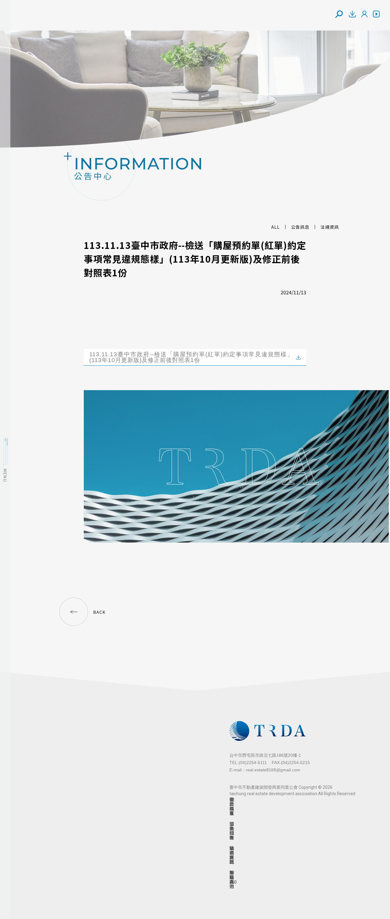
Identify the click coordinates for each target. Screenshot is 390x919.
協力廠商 (231, 855)
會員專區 (231, 806)
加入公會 (231, 830)
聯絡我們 (231, 879)
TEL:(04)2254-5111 (248, 762)
